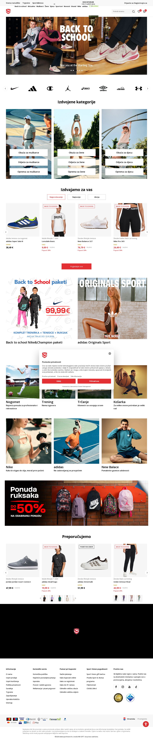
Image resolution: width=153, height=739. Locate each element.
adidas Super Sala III (14, 241)
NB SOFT (81, 737)
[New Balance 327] (94, 220)
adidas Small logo (49, 582)
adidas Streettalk (85, 582)
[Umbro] (103, 88)
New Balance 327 (85, 241)
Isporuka (36, 681)
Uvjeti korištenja (12, 681)
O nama (9, 674)
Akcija (96, 197)
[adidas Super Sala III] (22, 220)
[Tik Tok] (136, 686)
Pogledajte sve (76, 266)
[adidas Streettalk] (94, 560)
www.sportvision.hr (66, 737)
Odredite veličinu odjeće (69, 692)
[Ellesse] (121, 88)
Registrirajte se (140, 3)
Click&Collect (92, 688)
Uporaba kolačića (12, 699)
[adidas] (32, 88)
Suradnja (9, 688)
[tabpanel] (76, 46)
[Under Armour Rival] (130, 560)
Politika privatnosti (13, 685)
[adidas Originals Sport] (112, 308)
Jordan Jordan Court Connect (18, 582)
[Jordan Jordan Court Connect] (22, 560)
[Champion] (50, 88)
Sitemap (9, 703)
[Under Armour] (139, 88)
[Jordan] (68, 88)
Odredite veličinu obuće (69, 688)
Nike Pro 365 (119, 241)
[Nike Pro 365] (130, 220)
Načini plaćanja (65, 674)
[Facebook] (116, 686)
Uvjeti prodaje (11, 678)
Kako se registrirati (67, 681)
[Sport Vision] (8, 11)
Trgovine (9, 692)
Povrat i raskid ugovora (42, 685)
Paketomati (91, 685)
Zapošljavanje (11, 695)
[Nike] (15, 88)
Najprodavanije (56, 197)
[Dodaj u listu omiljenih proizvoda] (36, 233)
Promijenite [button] (142, 719)
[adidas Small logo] (58, 560)
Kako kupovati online (68, 678)
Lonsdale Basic (48, 241)
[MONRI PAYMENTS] (35, 722)
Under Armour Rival (122, 582)
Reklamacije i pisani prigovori (44, 688)
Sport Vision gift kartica (96, 674)
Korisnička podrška (40, 674)
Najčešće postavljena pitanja (44, 678)
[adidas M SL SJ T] (52, 598)
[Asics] (85, 88)
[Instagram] (122, 686)
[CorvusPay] (55, 719)
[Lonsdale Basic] (58, 220)
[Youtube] (129, 686)
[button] (27, 6)
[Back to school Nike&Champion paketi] (40, 308)
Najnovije (76, 197)
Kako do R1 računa (67, 685)
